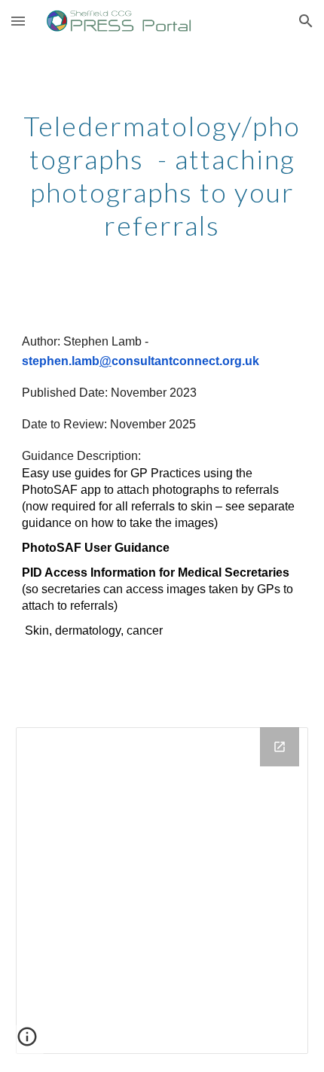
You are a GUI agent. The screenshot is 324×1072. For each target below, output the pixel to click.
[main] (162, 174)
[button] (18, 20)
